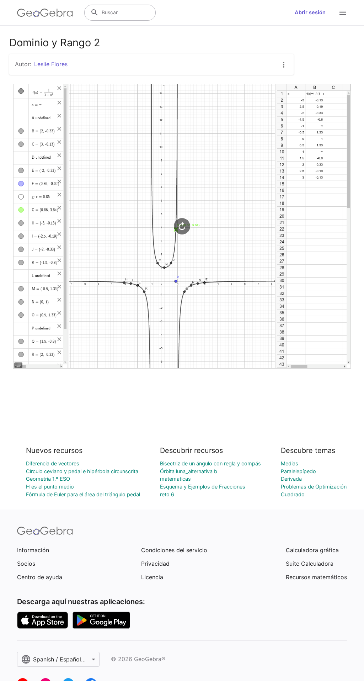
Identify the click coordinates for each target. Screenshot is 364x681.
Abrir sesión (310, 12)
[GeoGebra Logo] (45, 13)
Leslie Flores (51, 64)
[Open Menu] (342, 13)
